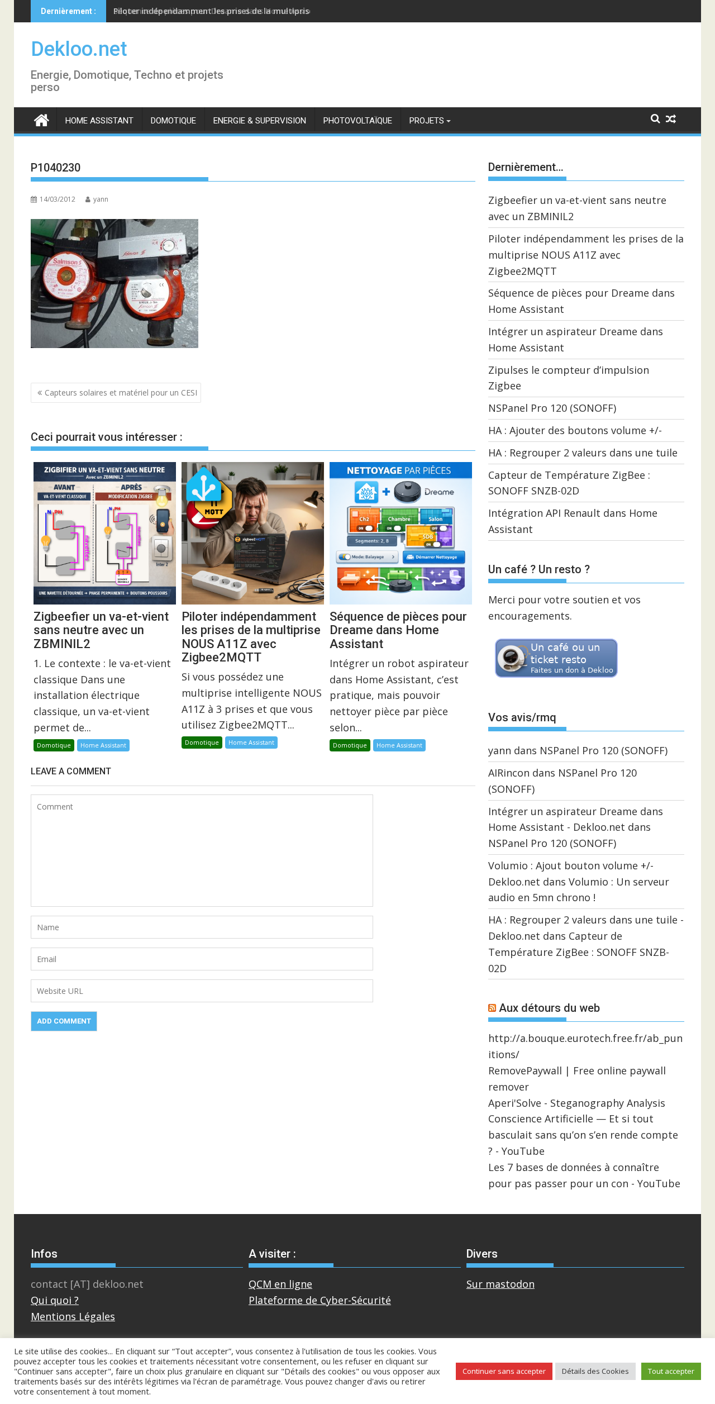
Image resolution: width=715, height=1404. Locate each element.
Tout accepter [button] (671, 1371)
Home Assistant (99, 121)
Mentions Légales (73, 1316)
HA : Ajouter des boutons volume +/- (575, 430)
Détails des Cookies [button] (595, 1371)
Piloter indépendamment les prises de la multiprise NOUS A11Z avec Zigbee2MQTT (586, 255)
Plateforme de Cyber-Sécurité (320, 1300)
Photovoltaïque (357, 121)
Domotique (173, 121)
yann (100, 199)
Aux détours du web (549, 1008)
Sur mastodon (500, 1284)
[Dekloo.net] (41, 119)
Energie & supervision (259, 121)
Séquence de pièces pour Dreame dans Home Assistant (220, 11)
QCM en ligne (280, 1284)
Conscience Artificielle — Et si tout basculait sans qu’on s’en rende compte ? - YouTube (583, 1135)
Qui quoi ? (55, 1300)
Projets (426, 121)
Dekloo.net (79, 49)
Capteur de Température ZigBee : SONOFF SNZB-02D (578, 952)
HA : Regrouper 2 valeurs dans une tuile (583, 452)
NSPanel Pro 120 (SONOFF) (552, 408)
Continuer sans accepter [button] (504, 1371)
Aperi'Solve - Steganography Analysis (576, 1103)
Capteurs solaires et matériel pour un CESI (121, 392)
